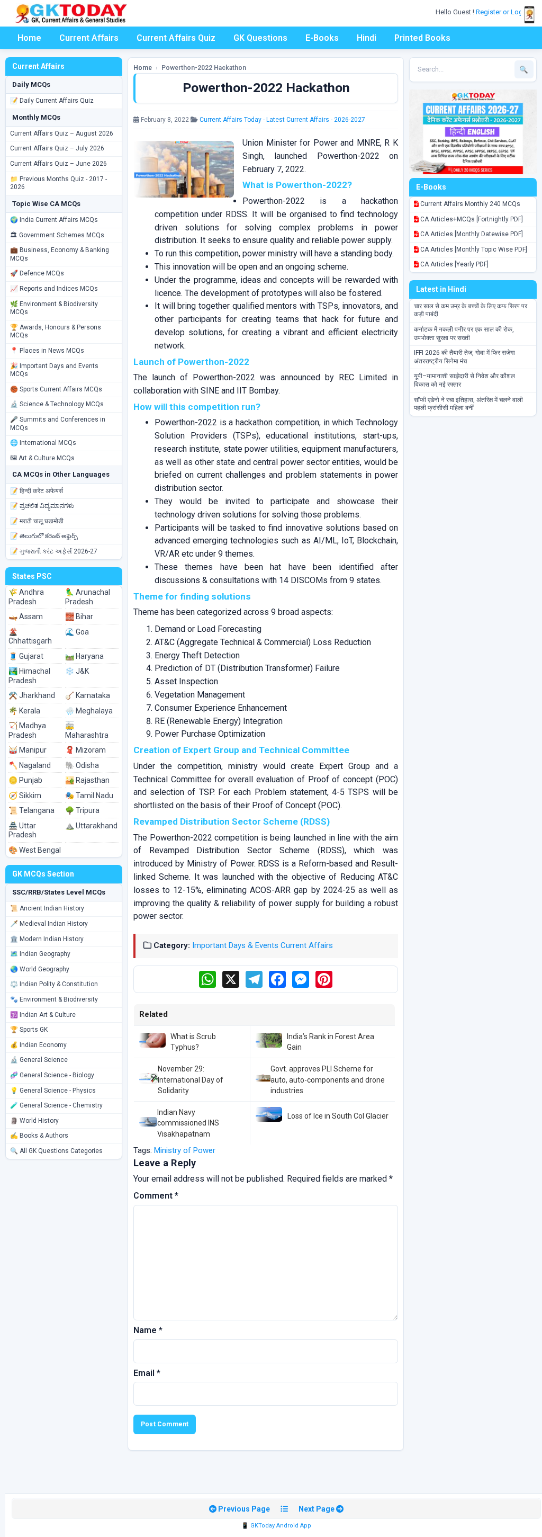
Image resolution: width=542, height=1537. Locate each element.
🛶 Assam (25, 616)
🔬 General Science (39, 1060)
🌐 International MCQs (43, 442)
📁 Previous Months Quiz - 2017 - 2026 (58, 183)
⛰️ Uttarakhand (91, 825)
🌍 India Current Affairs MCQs (54, 220)
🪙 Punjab (25, 780)
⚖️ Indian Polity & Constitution (54, 984)
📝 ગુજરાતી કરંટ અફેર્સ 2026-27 (53, 551)
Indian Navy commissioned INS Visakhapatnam (188, 1123)
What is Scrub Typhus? (193, 1041)
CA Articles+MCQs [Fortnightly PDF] (471, 219)
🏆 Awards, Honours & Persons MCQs (55, 331)
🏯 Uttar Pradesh (22, 830)
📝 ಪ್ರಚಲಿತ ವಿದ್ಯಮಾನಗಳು (42, 506)
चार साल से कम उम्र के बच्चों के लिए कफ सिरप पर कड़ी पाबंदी (470, 310)
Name (147, 1330)
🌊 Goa (77, 632)
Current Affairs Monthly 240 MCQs (469, 204)
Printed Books (422, 38)
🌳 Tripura (82, 810)
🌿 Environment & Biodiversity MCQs (54, 308)
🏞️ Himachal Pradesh (29, 676)
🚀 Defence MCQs (37, 273)
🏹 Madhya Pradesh (27, 730)
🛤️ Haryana (84, 656)
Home (29, 38)
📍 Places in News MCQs (47, 350)
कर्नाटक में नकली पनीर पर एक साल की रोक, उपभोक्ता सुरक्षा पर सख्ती (464, 334)
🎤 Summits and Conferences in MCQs (57, 424)
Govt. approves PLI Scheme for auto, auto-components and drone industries (327, 1080)
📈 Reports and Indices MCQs (54, 288)
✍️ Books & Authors (39, 1135)
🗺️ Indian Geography (40, 954)
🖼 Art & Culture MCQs (42, 458)
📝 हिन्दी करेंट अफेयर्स (36, 491)
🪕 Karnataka (87, 695)
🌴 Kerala (24, 711)
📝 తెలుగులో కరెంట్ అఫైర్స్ (44, 536)
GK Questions (260, 38)
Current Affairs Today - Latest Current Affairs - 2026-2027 (282, 119)
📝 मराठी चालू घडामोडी (37, 521)
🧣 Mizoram (85, 750)
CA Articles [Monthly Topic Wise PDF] (473, 249)
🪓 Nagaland (29, 765)
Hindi (366, 38)
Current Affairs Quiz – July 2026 (57, 148)
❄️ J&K (77, 671)
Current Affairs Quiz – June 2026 (58, 163)
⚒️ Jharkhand (31, 695)
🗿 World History (34, 1120)
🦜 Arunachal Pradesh (87, 597)
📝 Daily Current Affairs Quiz (52, 100)
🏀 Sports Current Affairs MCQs (56, 389)
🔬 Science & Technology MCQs (57, 404)
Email (146, 1373)
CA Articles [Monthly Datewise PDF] (471, 234)
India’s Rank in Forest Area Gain (330, 1041)
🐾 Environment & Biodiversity (54, 999)
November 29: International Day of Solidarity (190, 1080)
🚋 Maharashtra (87, 730)
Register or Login (503, 12)
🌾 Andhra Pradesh (26, 597)
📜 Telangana (31, 810)
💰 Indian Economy (38, 1045)
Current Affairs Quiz (176, 38)
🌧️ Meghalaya (89, 711)
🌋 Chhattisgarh (30, 637)
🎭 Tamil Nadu (89, 795)
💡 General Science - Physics (53, 1090)
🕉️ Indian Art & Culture (43, 1014)
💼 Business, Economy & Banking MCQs (59, 254)
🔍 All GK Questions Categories (56, 1151)
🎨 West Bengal (34, 850)
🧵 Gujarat (25, 656)
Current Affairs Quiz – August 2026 (61, 133)
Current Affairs (89, 38)
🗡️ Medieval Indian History (49, 923)
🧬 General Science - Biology (52, 1075)
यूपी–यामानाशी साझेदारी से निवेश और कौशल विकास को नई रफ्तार (464, 380)
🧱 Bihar (79, 616)
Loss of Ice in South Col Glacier (338, 1116)
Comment (155, 1196)
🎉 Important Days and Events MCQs (54, 370)
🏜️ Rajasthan (87, 780)
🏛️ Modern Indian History (47, 939)
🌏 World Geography (39, 969)
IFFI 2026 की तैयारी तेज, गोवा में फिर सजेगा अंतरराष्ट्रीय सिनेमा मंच (464, 357)
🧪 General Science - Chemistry (56, 1105)
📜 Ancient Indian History (47, 908)
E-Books (322, 38)
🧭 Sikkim (24, 795)
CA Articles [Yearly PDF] (454, 264)
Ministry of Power (184, 1150)
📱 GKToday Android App (276, 1525)
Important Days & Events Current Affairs (262, 945)
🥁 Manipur (27, 750)
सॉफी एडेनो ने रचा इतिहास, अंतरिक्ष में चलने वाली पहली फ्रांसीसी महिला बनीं (468, 404)
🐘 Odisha (82, 765)
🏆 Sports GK (29, 1029)
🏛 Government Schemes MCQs (57, 235)
